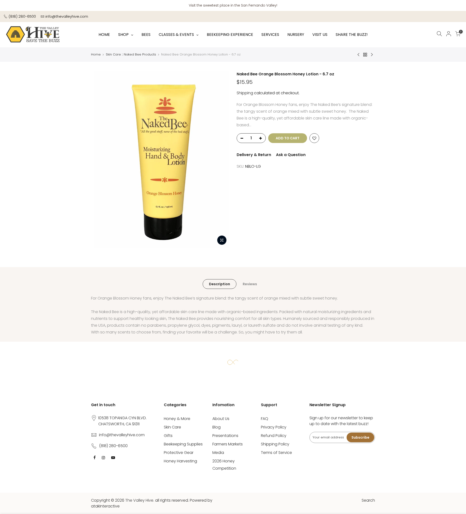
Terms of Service (276, 452)
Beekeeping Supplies (183, 444)
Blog (216, 427)
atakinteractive (105, 506)
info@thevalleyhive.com (66, 16)
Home (96, 54)
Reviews (250, 284)
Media (218, 452)
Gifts (168, 435)
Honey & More (177, 418)
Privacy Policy (273, 427)
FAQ (264, 418)
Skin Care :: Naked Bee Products (131, 54)
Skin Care (172, 427)
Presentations (225, 435)
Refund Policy (273, 435)
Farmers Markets (227, 444)
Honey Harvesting (180, 461)
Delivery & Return (254, 155)
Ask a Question (291, 155)
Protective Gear (178, 452)
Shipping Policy (275, 444)
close (457, 5)
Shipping (245, 93)
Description (219, 284)
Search (368, 500)
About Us (220, 418)
